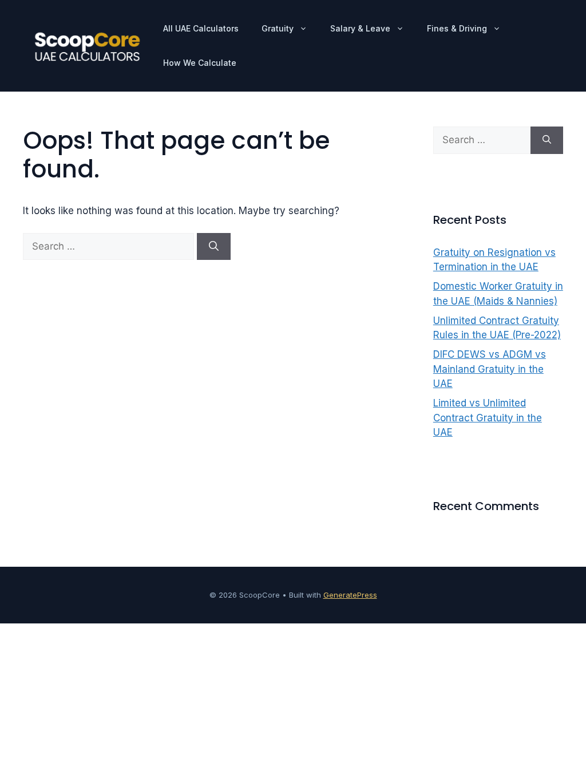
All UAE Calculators (201, 28)
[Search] (214, 246)
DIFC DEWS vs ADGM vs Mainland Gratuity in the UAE (489, 369)
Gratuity (278, 28)
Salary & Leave (360, 28)
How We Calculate (199, 63)
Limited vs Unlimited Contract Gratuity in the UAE (487, 417)
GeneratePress (350, 594)
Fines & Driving (457, 28)
